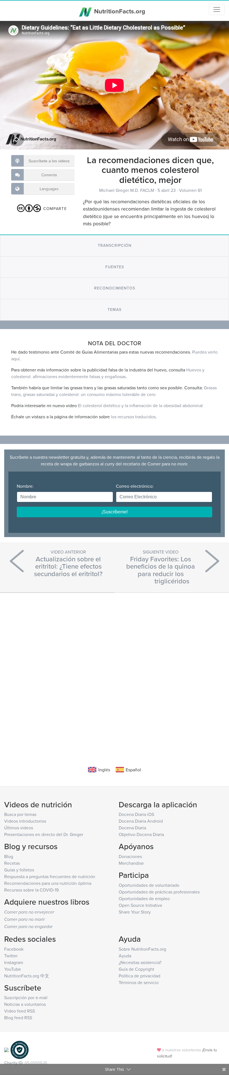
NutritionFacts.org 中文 (26, 976)
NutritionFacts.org (118, 11)
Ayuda (125, 956)
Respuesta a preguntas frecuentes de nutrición (49, 876)
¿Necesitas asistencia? (140, 962)
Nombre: (26, 486)
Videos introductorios (25, 821)
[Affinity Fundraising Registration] (19, 1049)
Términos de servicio (139, 982)
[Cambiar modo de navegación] (217, 9)
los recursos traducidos (133, 417)
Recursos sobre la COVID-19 (31, 890)
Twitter (11, 956)
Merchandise (131, 863)
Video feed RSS (19, 1011)
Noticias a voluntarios (25, 1004)
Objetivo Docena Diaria (141, 834)
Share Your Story (135, 912)
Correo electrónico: (136, 486)
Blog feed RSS (18, 1017)
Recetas (12, 863)
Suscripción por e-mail (25, 997)
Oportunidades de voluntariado (149, 885)
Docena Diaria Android (141, 821)
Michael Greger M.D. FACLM (127, 190)
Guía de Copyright (136, 969)
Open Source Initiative (140, 905)
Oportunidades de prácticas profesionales (159, 892)
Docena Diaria (132, 828)
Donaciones (130, 856)
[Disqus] (114, 671)
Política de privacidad (139, 976)
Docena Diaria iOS (136, 814)
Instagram (13, 962)
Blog (8, 856)
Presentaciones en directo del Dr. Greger (43, 834)
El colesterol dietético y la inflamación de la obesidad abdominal (140, 405)
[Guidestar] (6, 1049)
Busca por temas (20, 814)
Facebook (13, 949)
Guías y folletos (19, 870)
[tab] (114, 245)
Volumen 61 (190, 190)
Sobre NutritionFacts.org (142, 949)
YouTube (12, 969)
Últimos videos (18, 828)
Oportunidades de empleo (144, 898)
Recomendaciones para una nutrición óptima (47, 883)
